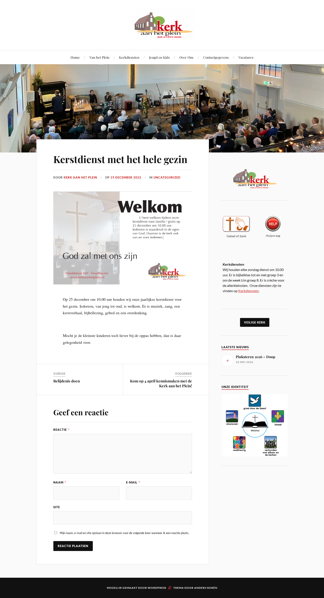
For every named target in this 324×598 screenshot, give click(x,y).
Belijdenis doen (66, 380)
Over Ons (186, 57)
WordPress (157, 587)
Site (56, 507)
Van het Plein (99, 57)
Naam (59, 482)
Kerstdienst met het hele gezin (120, 158)
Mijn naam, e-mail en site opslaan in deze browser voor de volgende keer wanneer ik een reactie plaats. (124, 533)
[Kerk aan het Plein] (162, 36)
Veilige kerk (254, 322)
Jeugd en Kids (159, 57)
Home (75, 57)
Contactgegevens (216, 57)
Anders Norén (205, 587)
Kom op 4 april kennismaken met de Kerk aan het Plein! (161, 383)
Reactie (61, 429)
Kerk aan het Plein (80, 177)
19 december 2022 (125, 177)
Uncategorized (167, 177)
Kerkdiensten (129, 57)
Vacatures (245, 57)
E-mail (133, 482)
